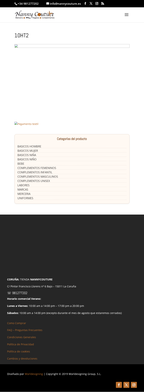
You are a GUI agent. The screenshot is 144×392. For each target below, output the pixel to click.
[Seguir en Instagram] (134, 385)
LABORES (23, 185)
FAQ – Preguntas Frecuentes (24, 330)
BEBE (20, 163)
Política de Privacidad (20, 344)
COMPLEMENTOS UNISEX (33, 180)
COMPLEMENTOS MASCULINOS (37, 176)
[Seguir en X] (126, 385)
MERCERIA (23, 193)
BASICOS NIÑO (27, 159)
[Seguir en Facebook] (119, 385)
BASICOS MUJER (27, 150)
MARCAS (22, 189)
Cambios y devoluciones (22, 358)
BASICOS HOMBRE (29, 146)
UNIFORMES (25, 198)
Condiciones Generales (21, 337)
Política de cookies (18, 351)
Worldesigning (34, 374)
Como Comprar (16, 323)
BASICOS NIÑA (26, 155)
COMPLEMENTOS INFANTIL (34, 172)
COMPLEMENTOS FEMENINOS (36, 168)
